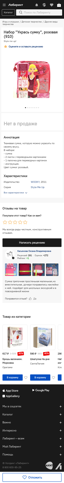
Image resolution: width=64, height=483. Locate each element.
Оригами (7, 367)
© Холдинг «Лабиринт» (15, 463)
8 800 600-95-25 (11, 467)
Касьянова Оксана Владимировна (34, 251)
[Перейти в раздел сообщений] (37, 5)
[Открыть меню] (4, 5)
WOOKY (35, 181)
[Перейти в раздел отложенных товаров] (51, 5)
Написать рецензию (32, 242)
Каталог (8, 12)
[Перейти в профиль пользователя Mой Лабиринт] (44, 5)
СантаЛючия (37, 363)
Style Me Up (37, 187)
